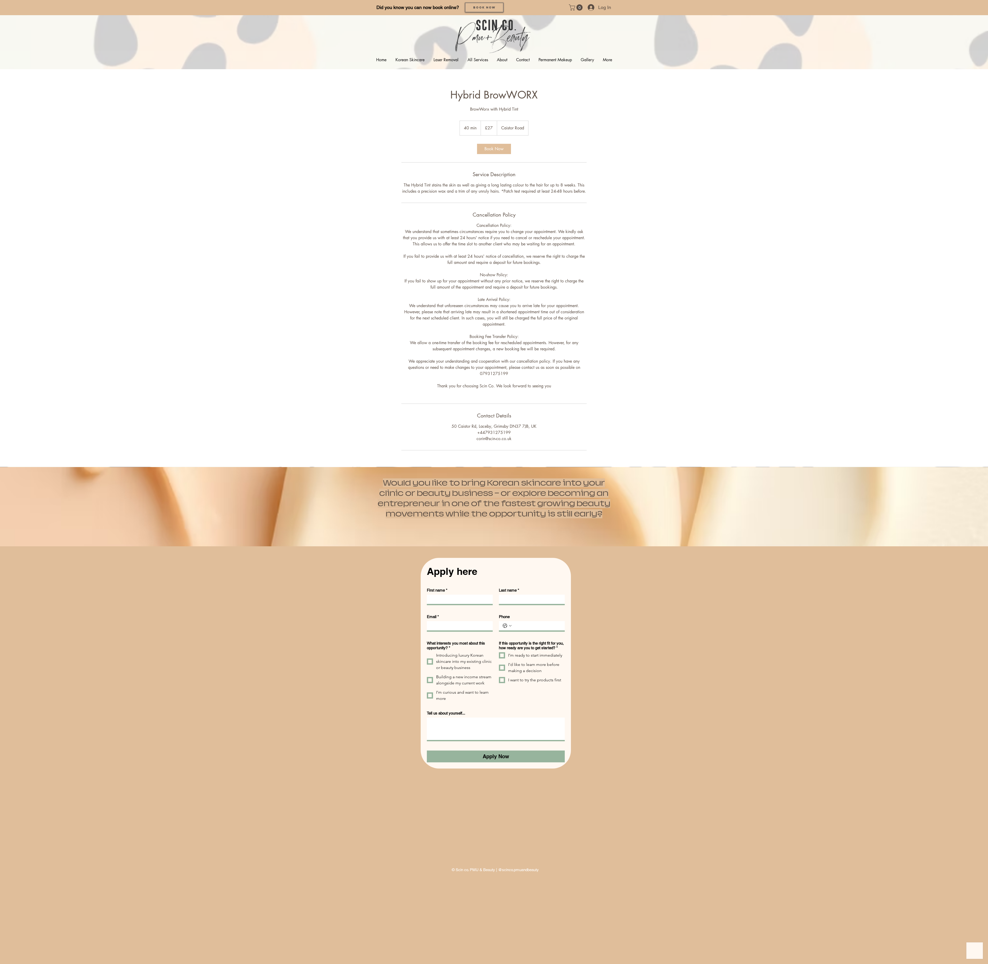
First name (437, 590)
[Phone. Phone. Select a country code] (507, 626)
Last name (509, 590)
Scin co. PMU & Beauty (475, 870)
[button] (576, 7)
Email (433, 616)
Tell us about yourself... (446, 713)
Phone (504, 616)
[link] (494, 149)
